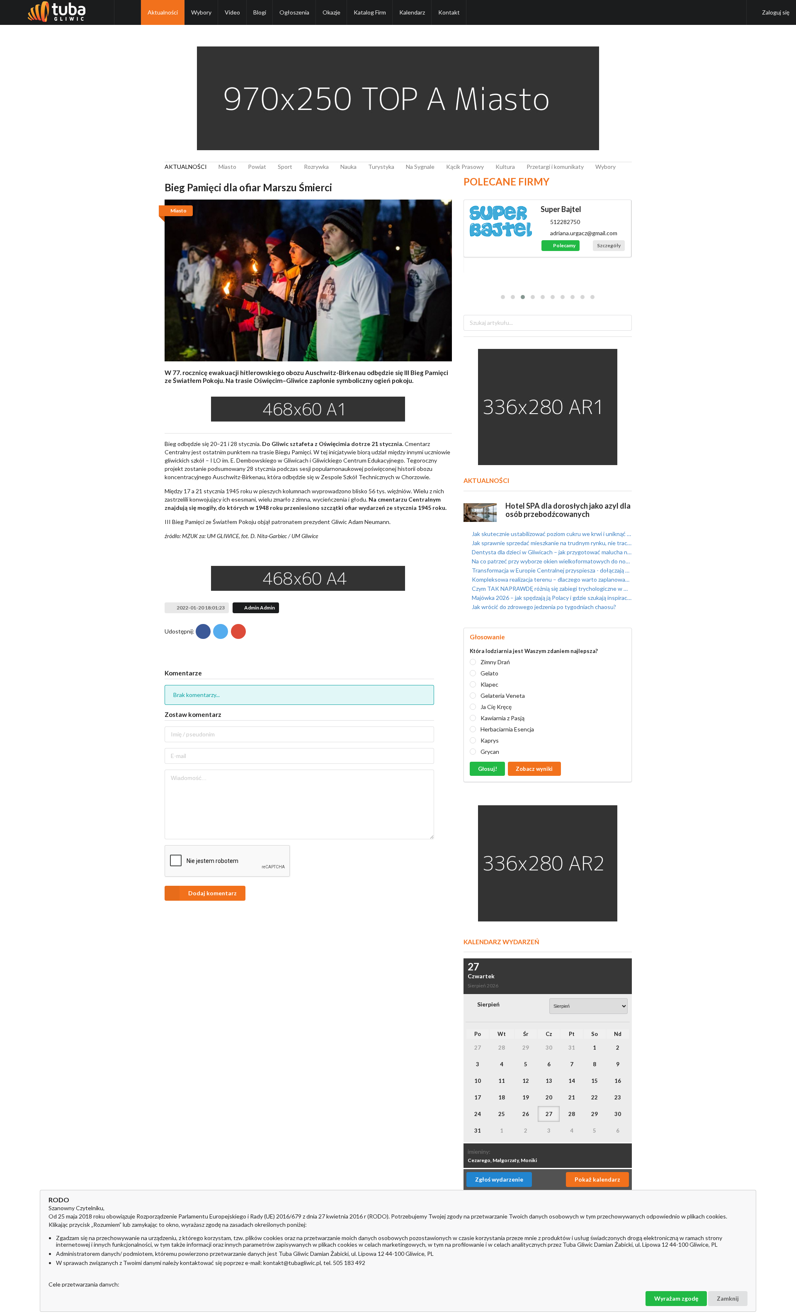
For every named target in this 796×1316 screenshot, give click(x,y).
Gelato (489, 673)
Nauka (348, 166)
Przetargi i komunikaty (555, 166)
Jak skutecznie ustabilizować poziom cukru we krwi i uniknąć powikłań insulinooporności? (551, 534)
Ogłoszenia (294, 12)
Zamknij (728, 1298)
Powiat (257, 166)
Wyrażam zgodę (676, 1298)
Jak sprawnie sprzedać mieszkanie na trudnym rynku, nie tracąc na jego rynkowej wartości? (551, 542)
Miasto (227, 166)
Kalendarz (412, 12)
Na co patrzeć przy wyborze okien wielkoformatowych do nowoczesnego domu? (551, 561)
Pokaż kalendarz (597, 1179)
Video (232, 12)
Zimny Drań (495, 661)
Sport (285, 166)
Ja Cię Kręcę (496, 706)
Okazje (331, 12)
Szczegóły (609, 245)
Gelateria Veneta (503, 695)
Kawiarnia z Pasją (502, 717)
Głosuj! (487, 768)
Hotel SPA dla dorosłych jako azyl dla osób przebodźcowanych (568, 510)
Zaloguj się (775, 12)
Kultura (505, 166)
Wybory (201, 12)
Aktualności (163, 12)
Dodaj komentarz (212, 893)
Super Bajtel (561, 209)
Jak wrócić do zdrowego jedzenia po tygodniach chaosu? (543, 606)
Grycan (490, 751)
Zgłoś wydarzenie (499, 1179)
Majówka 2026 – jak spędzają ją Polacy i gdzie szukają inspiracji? (551, 597)
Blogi (259, 12)
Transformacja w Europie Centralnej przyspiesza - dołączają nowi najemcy (551, 570)
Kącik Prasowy (465, 166)
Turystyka (381, 166)
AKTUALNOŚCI (186, 166)
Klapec (489, 684)
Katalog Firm (370, 12)
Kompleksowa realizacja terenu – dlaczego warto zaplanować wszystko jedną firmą (551, 579)
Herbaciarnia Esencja (507, 729)
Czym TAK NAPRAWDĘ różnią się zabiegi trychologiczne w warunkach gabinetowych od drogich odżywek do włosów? (551, 588)
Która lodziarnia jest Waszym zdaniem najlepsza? (534, 651)
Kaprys (490, 740)
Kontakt (449, 12)
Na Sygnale (420, 166)
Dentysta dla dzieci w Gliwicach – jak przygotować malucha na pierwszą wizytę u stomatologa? (551, 552)
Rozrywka (316, 166)
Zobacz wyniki (534, 768)
